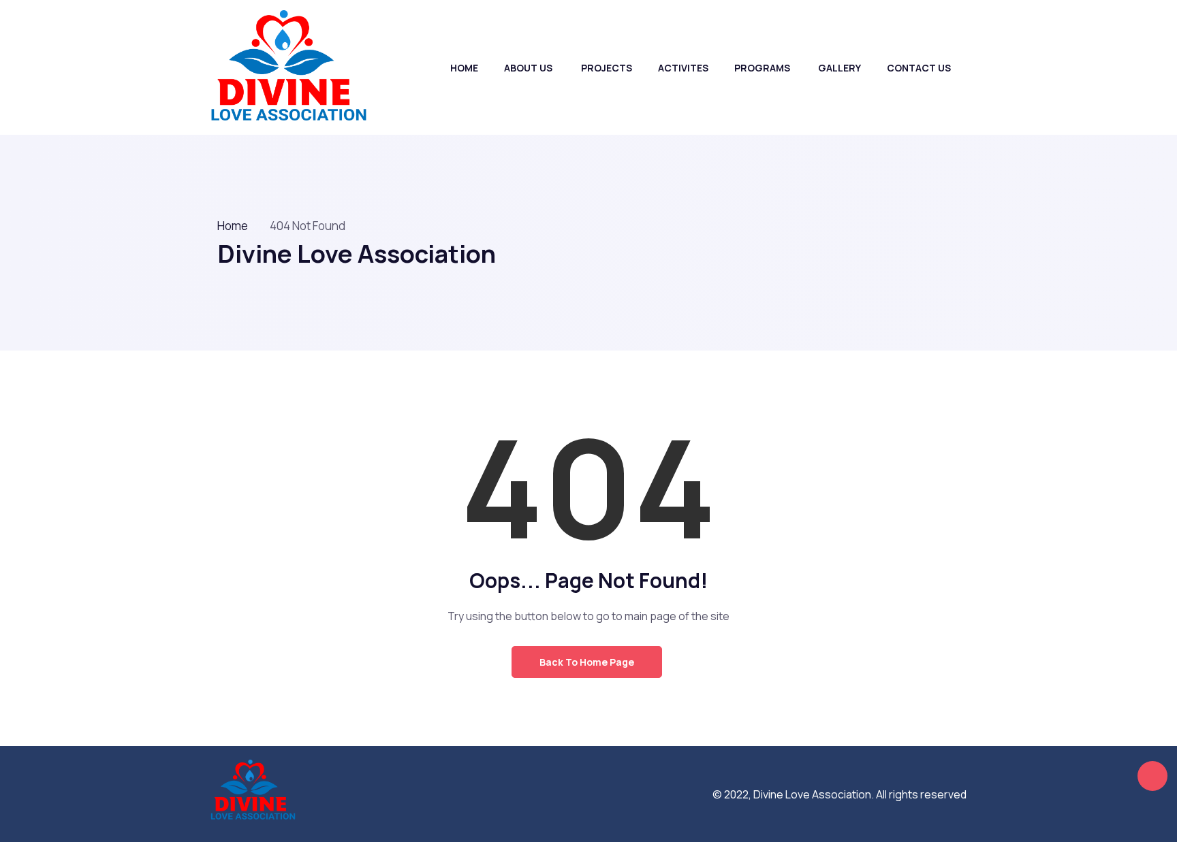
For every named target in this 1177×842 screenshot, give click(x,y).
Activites (683, 67)
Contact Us (919, 67)
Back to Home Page (586, 661)
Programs (762, 67)
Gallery (839, 67)
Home (464, 67)
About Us (528, 67)
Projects (606, 67)
